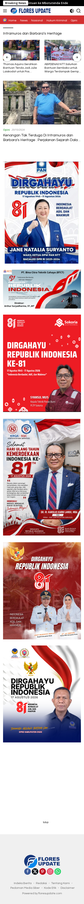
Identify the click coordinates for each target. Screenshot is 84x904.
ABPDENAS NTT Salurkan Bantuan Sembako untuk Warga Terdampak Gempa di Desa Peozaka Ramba (62, 68)
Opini (6, 129)
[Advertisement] (42, 784)
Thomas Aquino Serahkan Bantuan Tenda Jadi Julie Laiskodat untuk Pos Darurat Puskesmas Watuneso (20, 68)
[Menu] (6, 10)
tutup (46, 822)
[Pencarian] (78, 11)
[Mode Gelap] (72, 11)
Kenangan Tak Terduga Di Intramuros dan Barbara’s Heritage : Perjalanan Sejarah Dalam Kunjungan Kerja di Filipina (42, 140)
